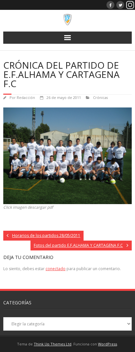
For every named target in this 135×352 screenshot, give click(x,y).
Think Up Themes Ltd (52, 343)
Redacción (26, 97)
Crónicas (100, 97)
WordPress (107, 343)
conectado (56, 268)
